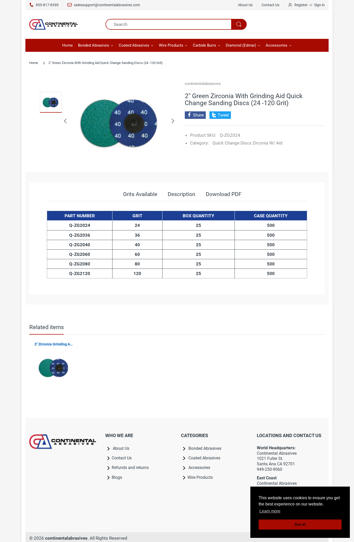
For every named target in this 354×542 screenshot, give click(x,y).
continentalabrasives (203, 83)
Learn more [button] (269, 511)
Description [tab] (181, 194)
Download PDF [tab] (224, 194)
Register (301, 5)
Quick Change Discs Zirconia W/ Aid (247, 143)
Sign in (319, 5)
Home (33, 63)
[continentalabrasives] (63, 24)
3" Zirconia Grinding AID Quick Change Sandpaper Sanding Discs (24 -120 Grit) (53, 344)
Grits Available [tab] (140, 194)
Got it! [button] (300, 524)
